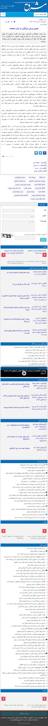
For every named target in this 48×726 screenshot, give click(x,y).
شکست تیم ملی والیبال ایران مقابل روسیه (33, 595)
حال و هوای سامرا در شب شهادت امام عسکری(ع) (18, 437)
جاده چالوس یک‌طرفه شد (38, 662)
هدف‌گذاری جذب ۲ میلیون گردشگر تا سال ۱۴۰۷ (32, 587)
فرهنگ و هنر (39, 14)
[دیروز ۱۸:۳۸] (38, 334)
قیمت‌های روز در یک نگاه (39, 344)
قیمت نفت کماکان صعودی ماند (36, 356)
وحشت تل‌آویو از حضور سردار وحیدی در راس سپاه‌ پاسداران (29, 487)
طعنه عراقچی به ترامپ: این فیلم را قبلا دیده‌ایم (32, 615)
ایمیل (44, 215)
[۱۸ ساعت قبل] (38, 322)
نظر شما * (43, 221)
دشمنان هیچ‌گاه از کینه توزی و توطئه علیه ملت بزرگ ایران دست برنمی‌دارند (24, 557)
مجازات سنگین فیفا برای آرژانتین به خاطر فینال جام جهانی (15, 385)
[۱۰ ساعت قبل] (38, 299)
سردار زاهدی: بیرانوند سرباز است (36, 548)
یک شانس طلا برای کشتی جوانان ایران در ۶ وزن (32, 598)
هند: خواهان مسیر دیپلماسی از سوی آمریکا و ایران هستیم (29, 576)
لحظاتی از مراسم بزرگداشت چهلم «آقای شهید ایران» (30, 570)
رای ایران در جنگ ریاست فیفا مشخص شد (33, 623)
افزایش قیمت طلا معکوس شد (36, 364)
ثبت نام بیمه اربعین (14, 188)
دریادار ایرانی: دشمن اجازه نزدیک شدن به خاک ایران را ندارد (28, 648)
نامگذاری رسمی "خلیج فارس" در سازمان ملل (33, 481)
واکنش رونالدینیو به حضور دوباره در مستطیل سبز (31, 490)
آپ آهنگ (42, 177)
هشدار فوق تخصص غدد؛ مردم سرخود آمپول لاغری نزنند (29, 501)
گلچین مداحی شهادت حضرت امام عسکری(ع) (32, 465)
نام (45, 210)
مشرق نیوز (31, 5)
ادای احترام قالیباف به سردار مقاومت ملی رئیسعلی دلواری (29, 476)
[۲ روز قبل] (35, 254)
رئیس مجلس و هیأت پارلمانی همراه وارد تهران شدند (30, 573)
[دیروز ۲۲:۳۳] (38, 399)
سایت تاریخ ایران (20, 177)
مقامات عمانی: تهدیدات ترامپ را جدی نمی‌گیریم (32, 659)
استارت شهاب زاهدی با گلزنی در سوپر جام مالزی (32, 606)
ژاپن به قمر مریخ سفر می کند (20, 284)
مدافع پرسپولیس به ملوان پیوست (36, 470)
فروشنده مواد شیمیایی (21, 195)
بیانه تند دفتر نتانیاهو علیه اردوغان (36, 512)
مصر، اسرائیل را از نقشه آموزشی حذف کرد (33, 683)
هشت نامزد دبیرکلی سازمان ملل (36, 565)
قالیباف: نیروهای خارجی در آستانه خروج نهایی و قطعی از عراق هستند (26, 582)
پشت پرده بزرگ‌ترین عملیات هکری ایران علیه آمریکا (16, 308)
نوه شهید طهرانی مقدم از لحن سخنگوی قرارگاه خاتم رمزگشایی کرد (27, 495)
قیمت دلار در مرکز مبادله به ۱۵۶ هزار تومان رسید (31, 361)
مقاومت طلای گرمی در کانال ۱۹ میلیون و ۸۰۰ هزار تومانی (29, 347)
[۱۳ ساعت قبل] (24, 373)
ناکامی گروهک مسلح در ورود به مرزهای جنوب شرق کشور (36, 537)
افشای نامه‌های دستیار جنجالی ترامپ (35, 609)
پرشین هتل (27, 188)
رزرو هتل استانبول (19, 181)
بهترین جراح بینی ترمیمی (22, 184)
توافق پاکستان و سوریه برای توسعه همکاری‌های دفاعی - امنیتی (28, 509)
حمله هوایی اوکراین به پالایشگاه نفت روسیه (33, 629)
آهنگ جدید (41, 192)
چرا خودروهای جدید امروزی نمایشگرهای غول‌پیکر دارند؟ (15, 262)
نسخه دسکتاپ (24, 713)
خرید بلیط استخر (18, 192)
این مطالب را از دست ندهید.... (37, 268)
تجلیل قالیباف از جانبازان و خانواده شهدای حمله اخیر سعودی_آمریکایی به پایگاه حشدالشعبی (24, 674)
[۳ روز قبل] (13, 254)
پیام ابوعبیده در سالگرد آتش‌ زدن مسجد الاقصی (32, 665)
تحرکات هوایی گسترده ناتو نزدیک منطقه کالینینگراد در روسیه (28, 637)
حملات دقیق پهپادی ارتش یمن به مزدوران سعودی (31, 667)
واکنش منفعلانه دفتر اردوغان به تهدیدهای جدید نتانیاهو (29, 562)
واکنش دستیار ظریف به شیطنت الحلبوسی (33, 479)
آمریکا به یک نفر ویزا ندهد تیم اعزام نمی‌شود (16, 407)
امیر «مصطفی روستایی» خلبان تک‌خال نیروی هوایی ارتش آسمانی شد (26, 604)
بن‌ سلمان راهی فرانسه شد (37, 612)
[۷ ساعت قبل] (38, 287)
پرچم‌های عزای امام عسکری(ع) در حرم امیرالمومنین (18, 426)
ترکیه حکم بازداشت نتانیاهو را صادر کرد (18, 272)
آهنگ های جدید (40, 188)
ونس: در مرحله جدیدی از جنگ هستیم (34, 503)
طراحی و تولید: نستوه (24, 723)
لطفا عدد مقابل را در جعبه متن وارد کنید (35, 235)
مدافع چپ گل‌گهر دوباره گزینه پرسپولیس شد (32, 656)
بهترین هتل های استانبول (37, 181)
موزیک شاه (32, 177)
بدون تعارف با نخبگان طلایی (37, 551)
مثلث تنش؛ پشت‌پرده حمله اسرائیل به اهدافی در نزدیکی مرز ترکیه (15, 297)
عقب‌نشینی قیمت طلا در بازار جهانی (35, 350)
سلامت (44, 691)
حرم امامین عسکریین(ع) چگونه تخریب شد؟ (33, 467)
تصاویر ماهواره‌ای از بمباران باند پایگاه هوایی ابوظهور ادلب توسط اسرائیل (25, 473)
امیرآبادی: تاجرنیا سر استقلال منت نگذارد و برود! (31, 678)
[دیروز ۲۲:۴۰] (13, 530)
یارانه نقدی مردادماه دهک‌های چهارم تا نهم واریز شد (16, 331)
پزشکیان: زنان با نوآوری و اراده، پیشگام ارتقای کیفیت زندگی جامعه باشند (25, 559)
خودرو (45, 247)
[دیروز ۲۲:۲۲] (38, 410)
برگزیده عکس (43, 420)
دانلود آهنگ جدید (39, 184)
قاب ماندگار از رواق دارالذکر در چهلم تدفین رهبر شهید (30, 654)
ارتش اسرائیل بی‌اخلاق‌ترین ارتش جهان (34, 642)
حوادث (45, 522)
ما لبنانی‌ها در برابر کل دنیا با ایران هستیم (33, 515)
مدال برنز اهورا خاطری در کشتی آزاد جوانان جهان (31, 568)
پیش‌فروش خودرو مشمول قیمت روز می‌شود (35, 262)
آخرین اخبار (43, 545)
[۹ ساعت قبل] (38, 428)
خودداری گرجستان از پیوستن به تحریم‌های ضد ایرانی (30, 484)
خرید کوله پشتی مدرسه (38, 199)
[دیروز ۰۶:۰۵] (38, 451)
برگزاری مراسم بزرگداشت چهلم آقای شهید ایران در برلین (29, 640)
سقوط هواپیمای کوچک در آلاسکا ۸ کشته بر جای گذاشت (30, 634)
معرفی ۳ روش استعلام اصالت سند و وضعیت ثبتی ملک (16, 320)
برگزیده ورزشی (42, 379)
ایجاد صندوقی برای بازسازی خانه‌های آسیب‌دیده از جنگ (30, 686)
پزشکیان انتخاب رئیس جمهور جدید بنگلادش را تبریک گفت (29, 670)
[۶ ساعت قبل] (38, 276)
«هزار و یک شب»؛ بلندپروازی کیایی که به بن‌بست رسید (29, 517)
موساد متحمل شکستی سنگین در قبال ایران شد (32, 593)
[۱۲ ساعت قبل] (38, 310)
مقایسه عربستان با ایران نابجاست (36, 506)
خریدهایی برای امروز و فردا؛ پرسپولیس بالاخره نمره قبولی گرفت (16, 396)
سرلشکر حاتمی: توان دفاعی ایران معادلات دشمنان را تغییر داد (28, 626)
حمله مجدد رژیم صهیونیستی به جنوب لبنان (33, 618)
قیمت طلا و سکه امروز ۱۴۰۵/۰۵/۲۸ (35, 353)
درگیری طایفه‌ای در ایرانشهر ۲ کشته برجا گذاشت (13, 537)
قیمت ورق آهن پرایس (38, 195)
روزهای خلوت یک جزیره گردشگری (19, 448)
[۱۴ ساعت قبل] (35, 698)
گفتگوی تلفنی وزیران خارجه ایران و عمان (34, 590)
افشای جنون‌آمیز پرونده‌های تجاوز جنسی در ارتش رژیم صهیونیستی (27, 498)
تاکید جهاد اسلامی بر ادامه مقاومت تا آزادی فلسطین (31, 631)
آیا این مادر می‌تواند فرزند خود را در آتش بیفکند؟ (32, 492)
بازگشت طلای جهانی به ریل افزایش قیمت (33, 358)
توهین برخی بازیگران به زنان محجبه (24, 28)
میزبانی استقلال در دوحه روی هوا (36, 584)
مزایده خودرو (30, 192)
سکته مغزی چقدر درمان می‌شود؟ (14, 705)
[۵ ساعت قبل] (38, 387)
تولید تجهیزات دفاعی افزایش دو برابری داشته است (31, 554)
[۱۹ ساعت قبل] (13, 698)
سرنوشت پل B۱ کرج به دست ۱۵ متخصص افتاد (32, 601)
